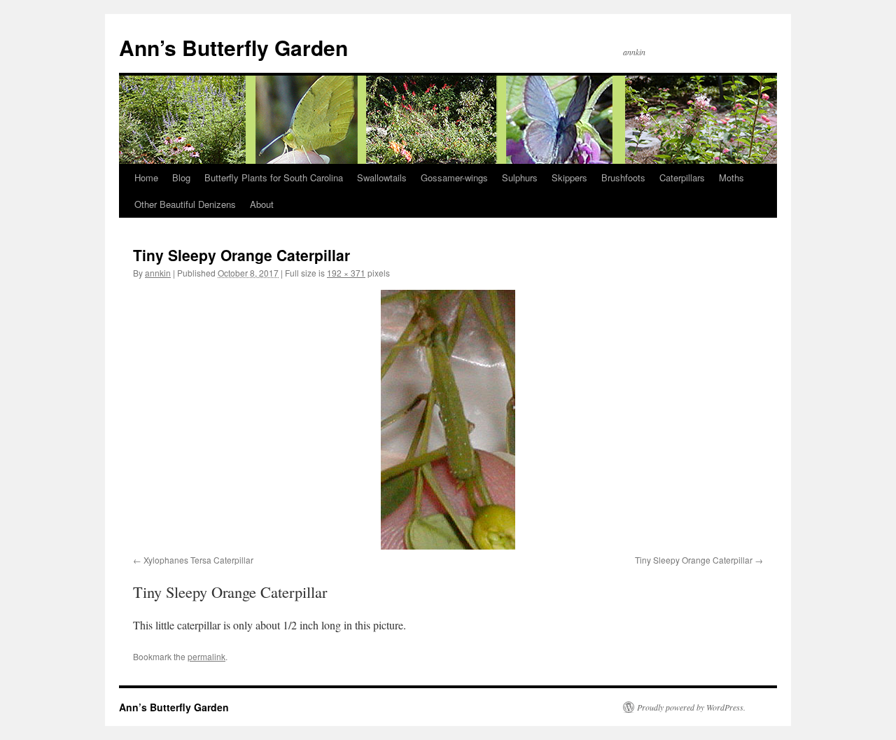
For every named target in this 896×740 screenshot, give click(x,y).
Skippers (569, 177)
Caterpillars (682, 177)
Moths (731, 177)
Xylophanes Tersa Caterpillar (198, 560)
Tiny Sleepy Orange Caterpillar (693, 560)
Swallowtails (382, 177)
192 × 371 (346, 273)
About (262, 204)
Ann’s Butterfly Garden (233, 47)
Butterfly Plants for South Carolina (273, 177)
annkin (158, 273)
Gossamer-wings (454, 177)
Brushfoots (623, 177)
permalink (206, 656)
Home (146, 177)
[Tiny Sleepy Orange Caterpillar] (448, 420)
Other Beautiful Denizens (185, 204)
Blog (181, 177)
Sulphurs (520, 177)
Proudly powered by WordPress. (691, 707)
